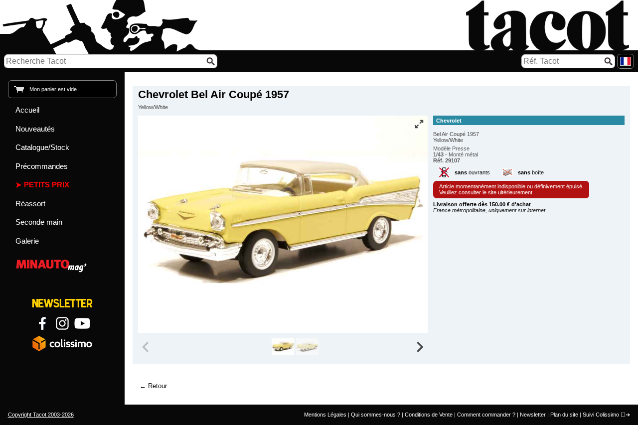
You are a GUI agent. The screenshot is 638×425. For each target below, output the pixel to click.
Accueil (27, 110)
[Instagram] (62, 323)
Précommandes (41, 166)
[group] (283, 346)
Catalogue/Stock (42, 147)
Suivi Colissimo (601, 415)
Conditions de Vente (429, 415)
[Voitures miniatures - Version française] (626, 61)
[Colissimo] (62, 343)
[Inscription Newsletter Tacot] (62, 303)
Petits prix (46, 184)
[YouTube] (82, 323)
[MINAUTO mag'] (62, 264)
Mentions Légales (325, 415)
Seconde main (38, 222)
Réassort (30, 203)
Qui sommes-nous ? (375, 415)
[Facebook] (42, 323)
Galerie (27, 241)
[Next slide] (419, 346)
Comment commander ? (486, 415)
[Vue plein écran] (419, 124)
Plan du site (564, 415)
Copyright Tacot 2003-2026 (41, 415)
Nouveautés (35, 129)
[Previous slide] (146, 346)
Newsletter (533, 415)
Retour (157, 386)
